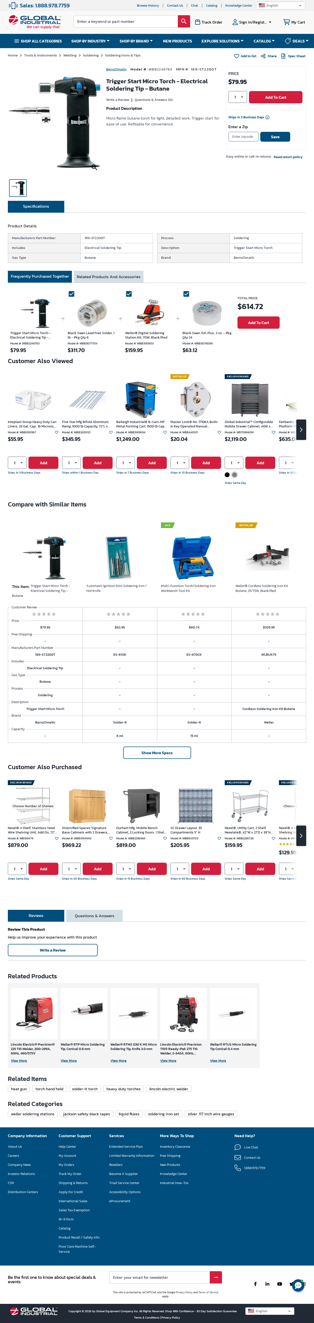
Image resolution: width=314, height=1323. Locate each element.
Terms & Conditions (147, 1317)
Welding (70, 55)
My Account (67, 1155)
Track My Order (70, 1173)
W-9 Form (66, 1219)
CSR (11, 1183)
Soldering (91, 55)
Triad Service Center (124, 1183)
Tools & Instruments (40, 55)
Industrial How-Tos (174, 1183)
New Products (170, 1164)
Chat (194, 5)
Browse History (148, 5)
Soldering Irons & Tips (123, 55)
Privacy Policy (184, 1292)
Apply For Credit (71, 1192)
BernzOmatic (116, 69)
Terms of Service (208, 1292)
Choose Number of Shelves (33, 806)
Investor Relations (21, 1173)
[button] (280, 5)
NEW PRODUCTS (177, 41)
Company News (19, 1164)
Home (13, 55)
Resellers (115, 1164)
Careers (13, 1155)
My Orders (66, 1164)
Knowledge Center (238, 5)
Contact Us (175, 5)
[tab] (36, 207)
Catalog (211, 5)
